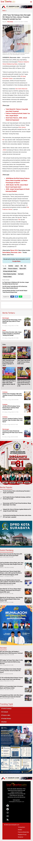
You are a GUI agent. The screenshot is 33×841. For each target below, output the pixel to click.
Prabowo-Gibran (7, 276)
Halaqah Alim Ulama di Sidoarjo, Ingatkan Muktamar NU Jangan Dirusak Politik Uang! (17, 510)
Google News (16, 261)
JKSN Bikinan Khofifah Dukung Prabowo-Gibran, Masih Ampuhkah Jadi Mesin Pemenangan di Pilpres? (18, 180)
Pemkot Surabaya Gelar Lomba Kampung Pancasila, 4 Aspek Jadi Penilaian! (16, 491)
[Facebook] (12, 297)
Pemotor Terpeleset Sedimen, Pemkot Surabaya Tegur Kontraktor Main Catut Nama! (12, 420)
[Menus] (31, 2)
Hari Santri (20, 274)
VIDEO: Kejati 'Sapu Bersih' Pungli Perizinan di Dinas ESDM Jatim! (23, 362)
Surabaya (4, 392)
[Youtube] (7, 816)
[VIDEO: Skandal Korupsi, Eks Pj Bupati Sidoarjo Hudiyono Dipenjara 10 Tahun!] (9, 353)
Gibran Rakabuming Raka (9, 274)
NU (3, 139)
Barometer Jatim (16, 252)
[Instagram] (7, 813)
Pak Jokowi (22, 127)
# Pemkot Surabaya (6, 708)
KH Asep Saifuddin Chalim (9, 271)
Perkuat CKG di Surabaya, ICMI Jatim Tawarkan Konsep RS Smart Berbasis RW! (12, 395)
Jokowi (17, 266)
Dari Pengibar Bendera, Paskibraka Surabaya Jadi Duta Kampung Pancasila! (17, 497)
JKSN (4, 150)
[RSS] (7, 820)
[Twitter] (16, 297)
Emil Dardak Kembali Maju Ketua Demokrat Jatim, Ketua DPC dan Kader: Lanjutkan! (17, 516)
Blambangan (5, 318)
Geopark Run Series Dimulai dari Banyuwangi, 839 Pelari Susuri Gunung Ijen (12, 432)
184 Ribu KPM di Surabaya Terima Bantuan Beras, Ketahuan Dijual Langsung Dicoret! (11, 407)
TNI (19, 219)
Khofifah (11, 266)
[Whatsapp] (20, 297)
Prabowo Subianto (12, 268)
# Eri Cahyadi (4, 712)
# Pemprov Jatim (5, 715)
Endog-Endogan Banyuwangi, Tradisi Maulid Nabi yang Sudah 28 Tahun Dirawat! (11, 321)
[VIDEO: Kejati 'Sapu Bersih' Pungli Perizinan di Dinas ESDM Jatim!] (24, 353)
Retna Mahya (6, 252)
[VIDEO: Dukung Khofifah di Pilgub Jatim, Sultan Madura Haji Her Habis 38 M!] (9, 373)
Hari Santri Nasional (21, 88)
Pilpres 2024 (14, 250)
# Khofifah (4, 722)
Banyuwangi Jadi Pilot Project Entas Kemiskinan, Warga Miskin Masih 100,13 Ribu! (17, 504)
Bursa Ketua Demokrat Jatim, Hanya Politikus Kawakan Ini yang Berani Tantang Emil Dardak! (11, 333)
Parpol (4, 330)
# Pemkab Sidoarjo (6, 718)
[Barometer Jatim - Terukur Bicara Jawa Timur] (8, 1)
